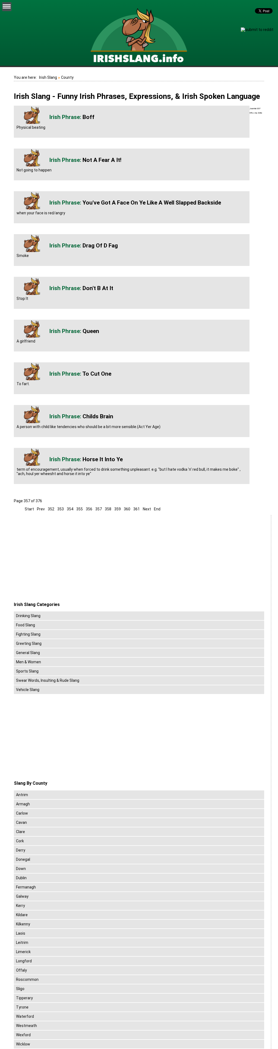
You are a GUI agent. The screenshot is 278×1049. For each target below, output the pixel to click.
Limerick (23, 952)
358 (108, 509)
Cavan (21, 822)
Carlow (22, 813)
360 (127, 509)
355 (79, 509)
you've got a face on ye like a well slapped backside (152, 202)
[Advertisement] (59, 558)
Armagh (23, 804)
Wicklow (23, 1044)
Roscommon (27, 979)
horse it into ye (103, 459)
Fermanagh (26, 887)
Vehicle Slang (27, 689)
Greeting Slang (29, 643)
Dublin (21, 878)
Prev (41, 509)
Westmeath (26, 1025)
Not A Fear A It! (102, 160)
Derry (20, 850)
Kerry (20, 905)
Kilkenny (23, 924)
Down (21, 868)
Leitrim (22, 942)
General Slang (28, 653)
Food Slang (25, 625)
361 (136, 509)
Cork (20, 841)
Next (147, 509)
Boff (88, 117)
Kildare (22, 915)
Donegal (23, 859)
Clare (20, 832)
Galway (22, 896)
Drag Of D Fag (100, 245)
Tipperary (24, 998)
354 (70, 509)
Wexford (23, 1035)
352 (51, 509)
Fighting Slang (28, 634)
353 (60, 509)
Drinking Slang (28, 616)
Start (29, 509)
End (157, 509)
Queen (91, 331)
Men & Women (28, 662)
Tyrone (22, 1007)
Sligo (20, 989)
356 (89, 509)
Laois (20, 933)
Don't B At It (98, 288)
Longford (24, 961)
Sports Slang (27, 671)
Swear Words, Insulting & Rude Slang (47, 680)
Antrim (22, 795)
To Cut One (96, 373)
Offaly (21, 970)
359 (117, 509)
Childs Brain (98, 416)
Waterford (25, 1016)
